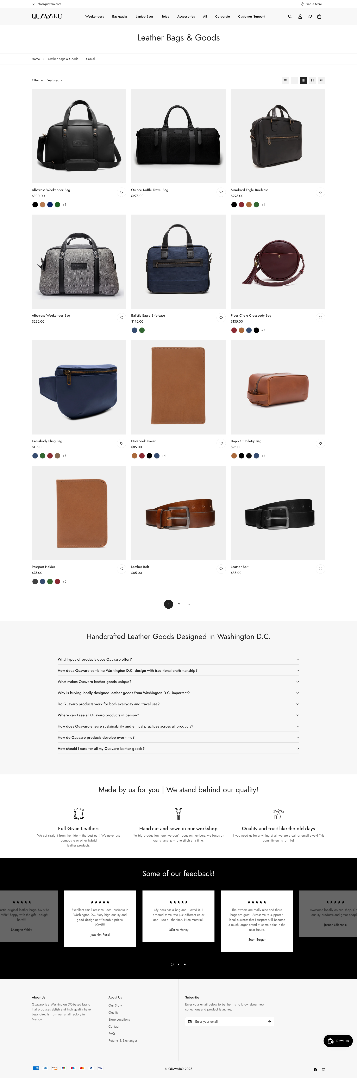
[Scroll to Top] (349, 1055)
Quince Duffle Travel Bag (149, 190)
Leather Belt (140, 566)
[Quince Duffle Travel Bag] (178, 136)
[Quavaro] (47, 16)
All (205, 16)
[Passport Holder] (79, 513)
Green (142, 330)
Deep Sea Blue (249, 330)
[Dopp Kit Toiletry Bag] (278, 387)
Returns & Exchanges (122, 1040)
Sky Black (234, 204)
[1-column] (285, 80)
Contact (113, 1026)
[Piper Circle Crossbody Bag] (278, 262)
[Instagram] (323, 1069)
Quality (113, 1012)
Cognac (249, 204)
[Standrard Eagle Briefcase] (278, 136)
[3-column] (303, 80)
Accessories (186, 16)
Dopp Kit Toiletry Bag (246, 441)
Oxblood (241, 204)
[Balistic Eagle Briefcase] (178, 262)
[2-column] (294, 80)
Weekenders (94, 16)
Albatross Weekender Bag (51, 190)
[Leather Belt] (178, 513)
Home (36, 59)
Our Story (115, 1005)
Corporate (222, 16)
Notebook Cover (143, 441)
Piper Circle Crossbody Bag (251, 315)
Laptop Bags (145, 16)
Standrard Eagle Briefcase (250, 190)
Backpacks (119, 16)
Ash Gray (35, 581)
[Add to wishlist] (121, 192)
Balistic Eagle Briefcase (148, 315)
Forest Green (256, 204)
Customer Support (251, 16)
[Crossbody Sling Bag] (79, 387)
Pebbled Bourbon (57, 455)
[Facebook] (315, 1069)
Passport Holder (43, 566)
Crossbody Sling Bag (47, 441)
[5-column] (321, 80)
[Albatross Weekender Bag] (79, 136)
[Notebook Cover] (178, 387)
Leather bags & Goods (63, 59)
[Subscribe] (269, 1021)
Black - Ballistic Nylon (249, 455)
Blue (134, 330)
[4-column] (312, 80)
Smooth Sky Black (256, 330)
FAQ (111, 1033)
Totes (165, 16)
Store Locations (119, 1019)
